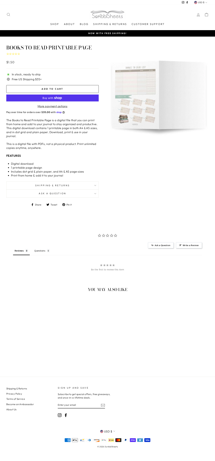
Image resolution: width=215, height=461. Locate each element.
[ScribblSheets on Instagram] (60, 415)
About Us (11, 409)
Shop (54, 24)
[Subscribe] (103, 405)
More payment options (52, 106)
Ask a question (52, 193)
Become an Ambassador (20, 404)
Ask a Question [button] (162, 245)
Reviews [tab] (19, 250)
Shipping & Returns (110, 24)
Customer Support (148, 24)
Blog (84, 24)
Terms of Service (15, 398)
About (69, 24)
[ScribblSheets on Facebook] (66, 415)
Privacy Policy (14, 393)
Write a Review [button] (191, 245)
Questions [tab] (39, 250)
